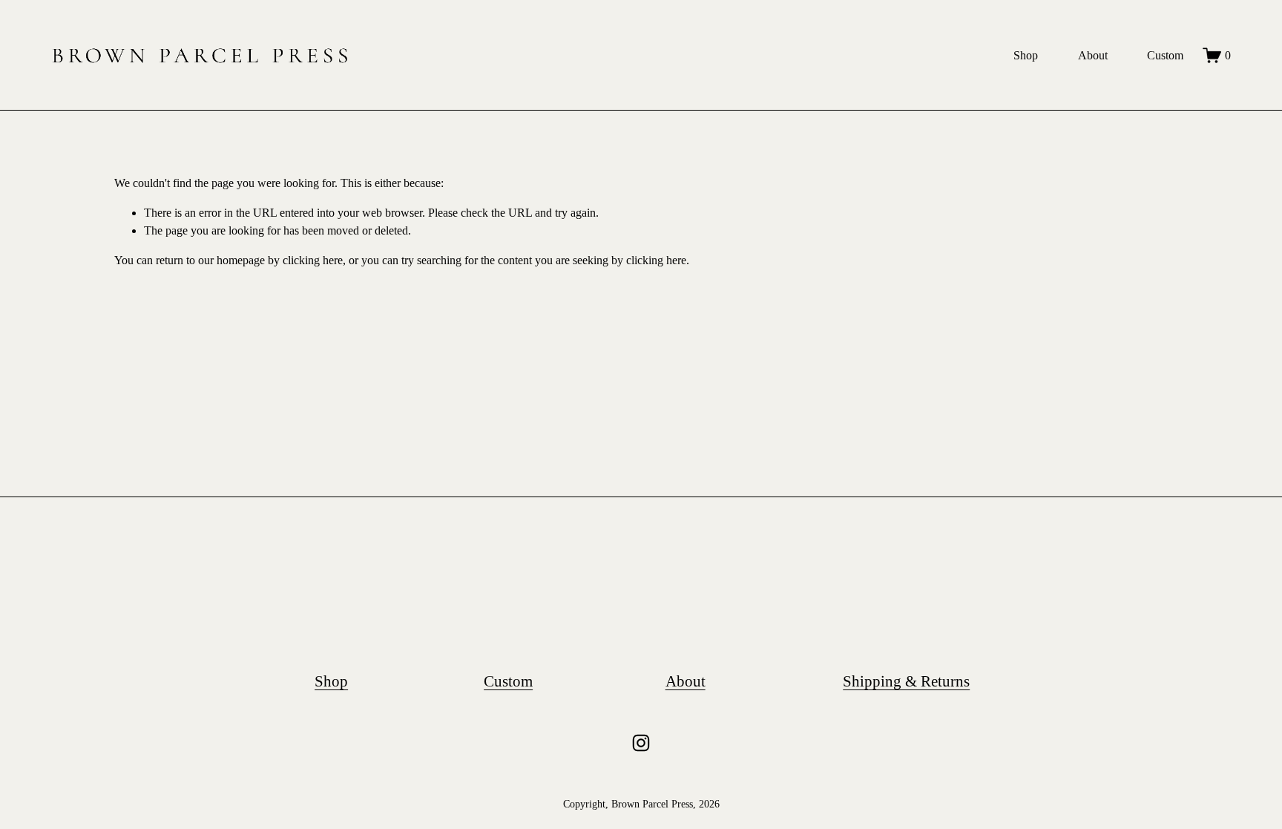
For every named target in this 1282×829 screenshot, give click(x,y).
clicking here (313, 260)
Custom (1165, 55)
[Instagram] (641, 743)
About (1093, 55)
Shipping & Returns (906, 681)
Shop (1025, 55)
